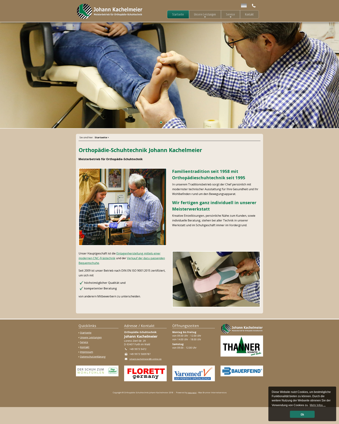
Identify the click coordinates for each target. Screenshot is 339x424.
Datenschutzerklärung (93, 356)
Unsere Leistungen (205, 15)
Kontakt (249, 14)
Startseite (178, 14)
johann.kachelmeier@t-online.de (145, 359)
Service (230, 15)
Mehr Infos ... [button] (318, 405)
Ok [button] (302, 414)
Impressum (86, 352)
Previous (5, 73)
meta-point (192, 393)
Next (2, 73)
